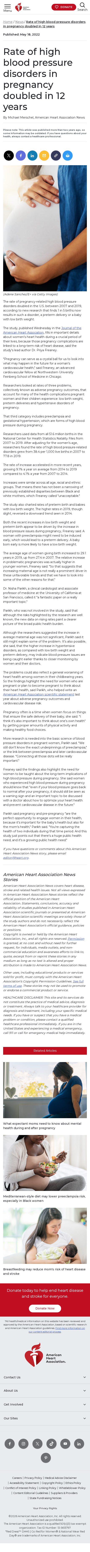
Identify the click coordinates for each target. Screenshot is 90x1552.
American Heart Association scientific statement (38, 694)
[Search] (82, 5)
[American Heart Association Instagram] (23, 1443)
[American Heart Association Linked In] (79, 1443)
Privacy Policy (33, 1477)
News (19, 22)
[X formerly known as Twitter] (37, 1443)
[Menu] (7, 6)
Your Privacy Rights (45, 1508)
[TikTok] (51, 1443)
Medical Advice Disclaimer (61, 1477)
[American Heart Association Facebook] (9, 1443)
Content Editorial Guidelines (30, 1493)
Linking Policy (47, 1488)
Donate (66, 7)
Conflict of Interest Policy (20, 1488)
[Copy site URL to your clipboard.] (55, 155)
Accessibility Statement (24, 1483)
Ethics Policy (73, 1483)
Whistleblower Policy (72, 1488)
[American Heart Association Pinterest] (45, 1457)
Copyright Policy (52, 1483)
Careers (17, 1477)
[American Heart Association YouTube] (65, 1443)
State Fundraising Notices (45, 1498)
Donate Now (45, 1308)
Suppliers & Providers (64, 1493)
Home (8, 22)
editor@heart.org (15, 858)
